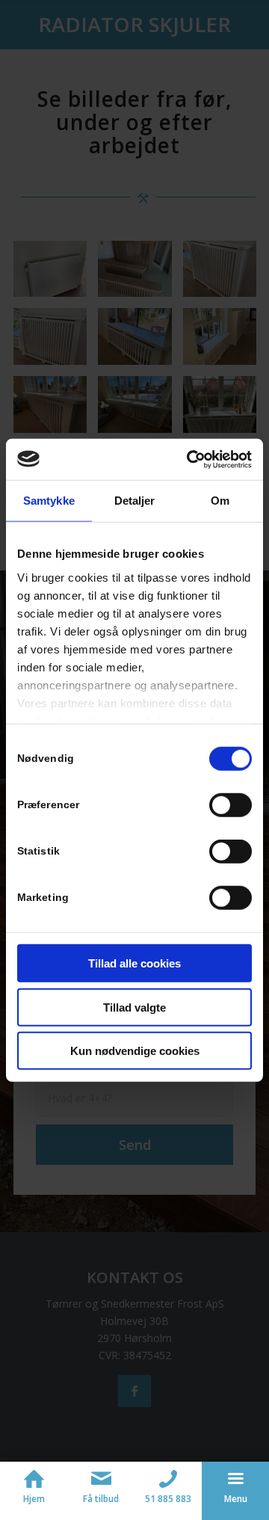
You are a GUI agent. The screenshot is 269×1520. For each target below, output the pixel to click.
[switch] (230, 805)
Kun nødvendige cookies (135, 1050)
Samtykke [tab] (49, 500)
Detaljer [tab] (134, 500)
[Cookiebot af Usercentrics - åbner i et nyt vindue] (190, 459)
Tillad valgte (134, 1006)
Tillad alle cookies (134, 963)
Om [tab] (220, 500)
